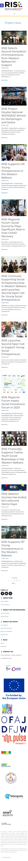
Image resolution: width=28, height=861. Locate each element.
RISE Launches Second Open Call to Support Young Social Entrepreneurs (12, 347)
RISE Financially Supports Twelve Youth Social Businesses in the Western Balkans (12, 455)
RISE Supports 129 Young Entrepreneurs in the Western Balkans (12, 170)
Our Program (4, 625)
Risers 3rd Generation (6, 628)
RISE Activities (4, 616)
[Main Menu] (14, 14)
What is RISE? (4, 601)
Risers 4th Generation (6, 631)
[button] (2, 5)
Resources (3, 646)
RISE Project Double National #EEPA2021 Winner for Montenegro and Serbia (13, 115)
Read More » (4, 80)
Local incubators (5, 613)
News (2, 643)
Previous (14, 578)
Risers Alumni (4, 634)
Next (14, 583)
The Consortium (5, 604)
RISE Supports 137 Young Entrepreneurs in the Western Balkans (12, 548)
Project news (5, 68)
